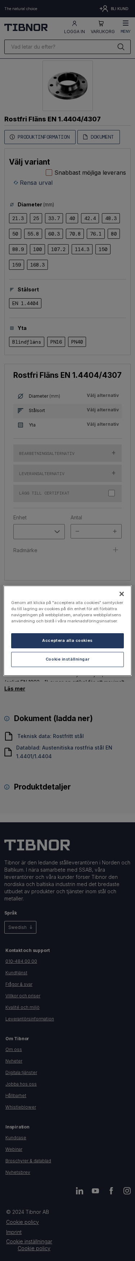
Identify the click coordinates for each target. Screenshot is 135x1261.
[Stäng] (122, 594)
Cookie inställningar (67, 659)
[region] (67, 630)
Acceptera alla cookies (67, 640)
